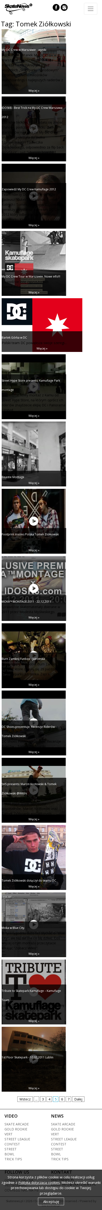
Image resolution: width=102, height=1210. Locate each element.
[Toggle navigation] (90, 9)
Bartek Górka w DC (14, 338)
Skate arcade (17, 1124)
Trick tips (13, 1159)
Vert (9, 1134)
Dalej (78, 1099)
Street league (17, 1139)
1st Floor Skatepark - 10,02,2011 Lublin (27, 1057)
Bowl (9, 1154)
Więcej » (33, 91)
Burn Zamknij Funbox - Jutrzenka (23, 659)
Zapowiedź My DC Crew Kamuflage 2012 (29, 189)
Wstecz (25, 1099)
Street (11, 1149)
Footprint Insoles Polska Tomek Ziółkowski (30, 534)
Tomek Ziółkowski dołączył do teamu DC (29, 881)
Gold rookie (16, 1129)
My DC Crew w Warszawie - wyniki (24, 50)
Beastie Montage (13, 477)
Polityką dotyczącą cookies (39, 1182)
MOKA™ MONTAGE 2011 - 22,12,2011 (26, 602)
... (36, 1099)
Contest (12, 1144)
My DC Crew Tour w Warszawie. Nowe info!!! (31, 276)
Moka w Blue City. (13, 928)
